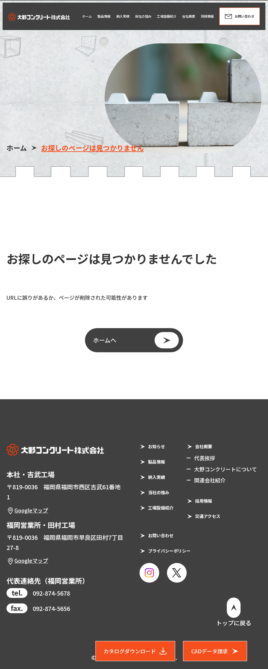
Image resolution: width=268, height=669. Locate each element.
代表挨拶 (204, 458)
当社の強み (158, 492)
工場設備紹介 (161, 508)
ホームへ (104, 340)
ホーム (17, 148)
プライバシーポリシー (169, 551)
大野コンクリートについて (225, 469)
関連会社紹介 (210, 480)
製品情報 (156, 462)
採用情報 (203, 501)
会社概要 (203, 446)
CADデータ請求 (209, 651)
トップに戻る (233, 622)
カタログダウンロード (130, 651)
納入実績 (156, 477)
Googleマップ (31, 510)
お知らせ (156, 446)
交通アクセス (207, 516)
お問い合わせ (161, 535)
